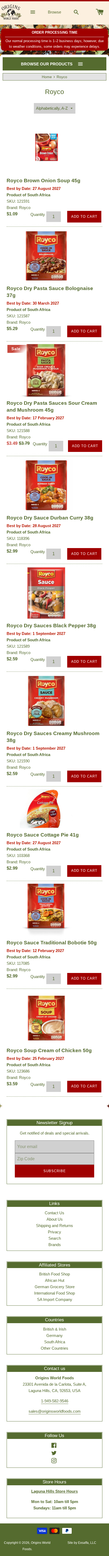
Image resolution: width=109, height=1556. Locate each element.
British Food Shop (54, 1274)
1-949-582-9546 (54, 1401)
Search (54, 1238)
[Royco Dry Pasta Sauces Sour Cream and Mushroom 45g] (46, 370)
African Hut (54, 1280)
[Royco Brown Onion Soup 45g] (46, 148)
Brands (54, 1244)
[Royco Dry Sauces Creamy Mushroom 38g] (46, 700)
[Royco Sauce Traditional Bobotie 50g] (46, 910)
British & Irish (54, 1329)
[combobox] (76, 12)
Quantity (37, 214)
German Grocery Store (55, 1286)
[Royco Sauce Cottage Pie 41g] (46, 809)
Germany (54, 1335)
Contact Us (54, 1213)
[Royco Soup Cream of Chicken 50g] (46, 1018)
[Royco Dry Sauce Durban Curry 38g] (46, 485)
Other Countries (54, 1348)
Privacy (54, 1232)
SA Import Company (54, 1299)
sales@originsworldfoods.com (55, 1411)
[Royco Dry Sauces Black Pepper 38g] (46, 593)
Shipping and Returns (54, 1225)
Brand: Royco (18, 207)
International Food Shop (54, 1293)
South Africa (54, 1342)
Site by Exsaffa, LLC (81, 1543)
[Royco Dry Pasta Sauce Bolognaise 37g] (46, 255)
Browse (54, 12)
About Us (55, 1219)
